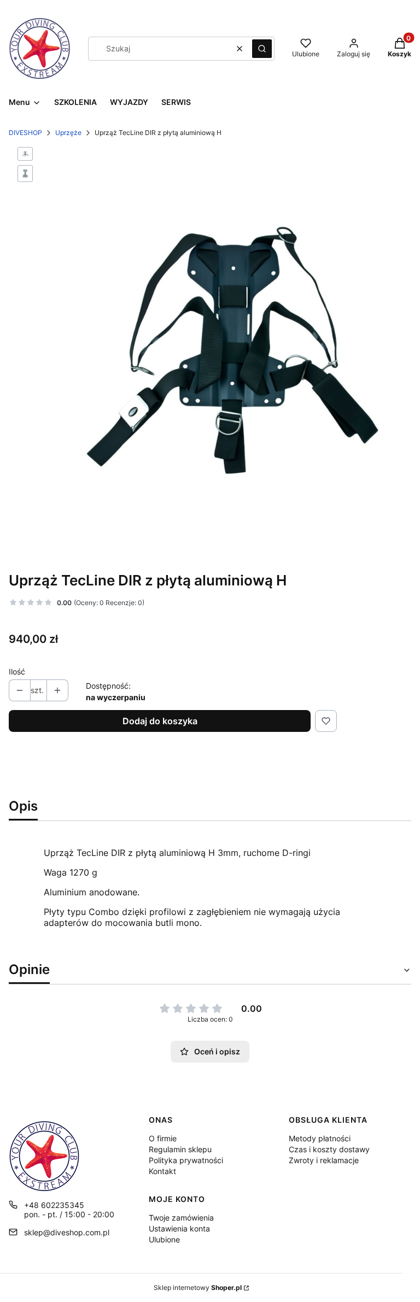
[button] (262, 48)
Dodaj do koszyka (159, 720)
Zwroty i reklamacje (324, 1160)
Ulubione (164, 1239)
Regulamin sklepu (180, 1149)
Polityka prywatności (186, 1160)
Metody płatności (320, 1138)
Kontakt (162, 1171)
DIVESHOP (25, 132)
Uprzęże (68, 132)
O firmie (163, 1138)
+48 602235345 (54, 1205)
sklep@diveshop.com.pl (66, 1232)
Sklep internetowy (198, 1287)
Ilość (17, 671)
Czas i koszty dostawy (329, 1149)
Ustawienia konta (179, 1228)
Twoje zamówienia (181, 1217)
